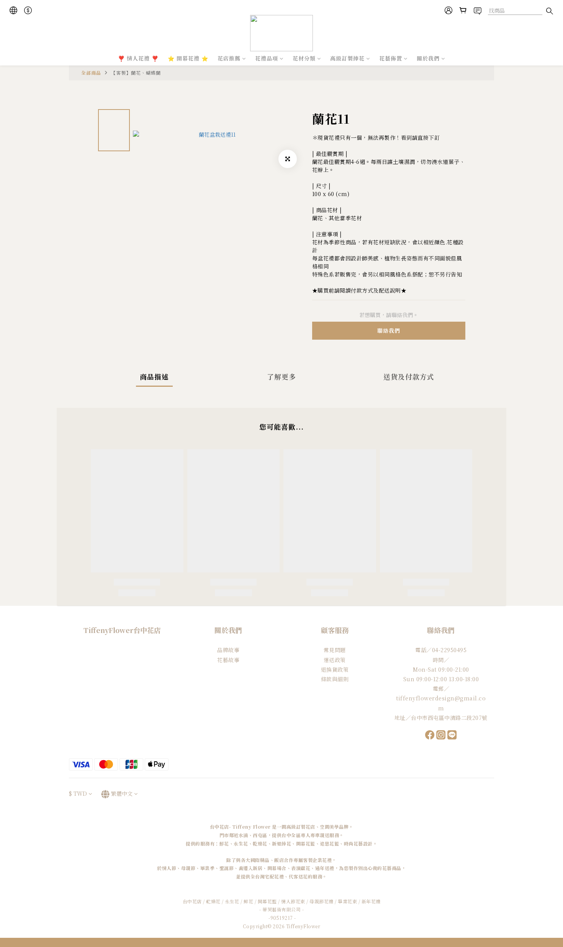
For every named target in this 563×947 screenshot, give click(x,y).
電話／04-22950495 (440, 650)
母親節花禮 (321, 901)
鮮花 (248, 901)
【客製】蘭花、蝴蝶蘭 (136, 72)
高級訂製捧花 (347, 58)
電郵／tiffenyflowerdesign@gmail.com (441, 698)
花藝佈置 (390, 58)
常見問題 (335, 650)
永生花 (232, 901)
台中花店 (192, 901)
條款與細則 (335, 679)
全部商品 (91, 72)
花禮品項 (266, 58)
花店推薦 (229, 58)
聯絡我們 (388, 330)
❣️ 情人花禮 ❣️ (138, 58)
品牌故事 (228, 650)
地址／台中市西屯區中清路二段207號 (441, 717)
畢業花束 (347, 901)
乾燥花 (214, 901)
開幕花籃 (267, 901)
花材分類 (304, 58)
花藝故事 (228, 660)
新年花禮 (371, 901)
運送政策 (335, 660)
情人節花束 (293, 901)
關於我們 (428, 58)
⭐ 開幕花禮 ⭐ (188, 58)
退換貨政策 (335, 669)
